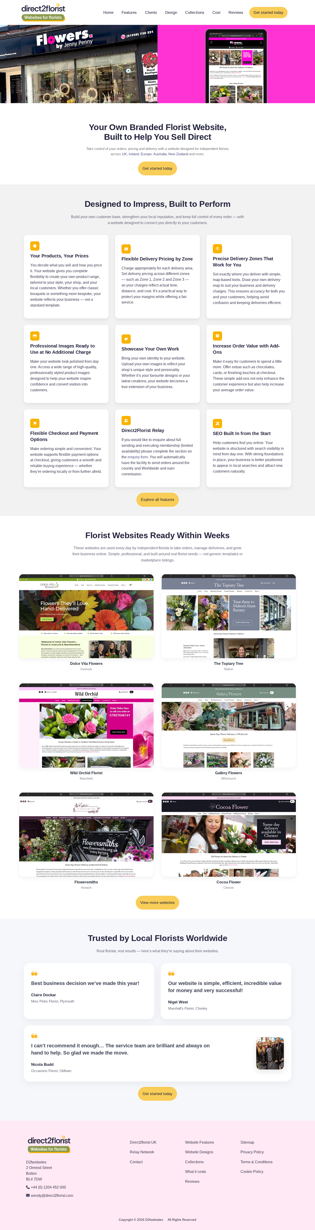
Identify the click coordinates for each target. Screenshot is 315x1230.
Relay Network (142, 1152)
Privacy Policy (252, 1152)
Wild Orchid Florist (86, 773)
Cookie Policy (252, 1172)
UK (124, 154)
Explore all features (157, 499)
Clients (151, 12)
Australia (159, 154)
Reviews (236, 12)
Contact (136, 1162)
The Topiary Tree (228, 664)
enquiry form (138, 457)
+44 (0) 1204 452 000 (48, 1187)
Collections (194, 12)
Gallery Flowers (228, 773)
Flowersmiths (86, 882)
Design (171, 12)
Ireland (134, 154)
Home (108, 12)
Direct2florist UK (143, 1142)
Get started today (268, 12)
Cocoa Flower (229, 882)
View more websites (157, 902)
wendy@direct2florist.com (52, 1196)
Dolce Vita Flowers (86, 664)
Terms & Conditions (257, 1162)
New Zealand (178, 154)
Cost (216, 12)
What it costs (195, 1172)
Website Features (199, 1142)
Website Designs (199, 1152)
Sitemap (247, 1142)
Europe (146, 154)
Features (129, 12)
